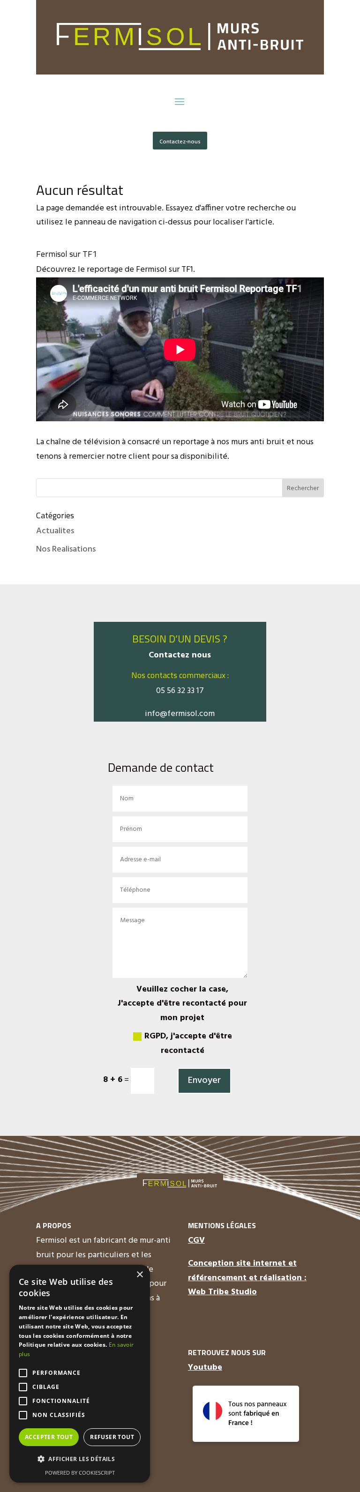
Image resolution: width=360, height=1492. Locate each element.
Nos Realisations (66, 549)
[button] (80, 1459)
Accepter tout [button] (49, 1437)
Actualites (55, 531)
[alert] (79, 1374)
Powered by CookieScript (80, 1472)
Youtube (205, 1367)
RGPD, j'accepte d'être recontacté (188, 1043)
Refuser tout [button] (112, 1437)
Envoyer (204, 1080)
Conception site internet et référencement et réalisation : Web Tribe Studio (247, 1278)
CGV (196, 1240)
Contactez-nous (180, 142)
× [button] (139, 1274)
